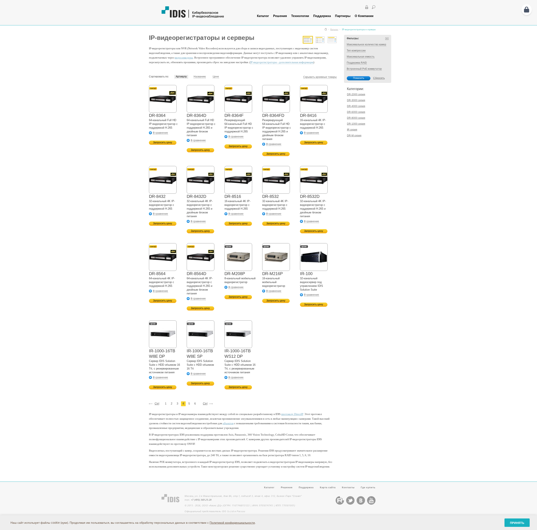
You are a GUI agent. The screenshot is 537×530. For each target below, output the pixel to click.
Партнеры (343, 16)
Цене (216, 76)
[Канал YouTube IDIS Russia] (371, 503)
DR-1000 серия (356, 123)
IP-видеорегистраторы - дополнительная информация (281, 62)
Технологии (300, 16)
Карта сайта (328, 487)
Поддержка (322, 16)
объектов (228, 423)
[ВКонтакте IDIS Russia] (361, 503)
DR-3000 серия (356, 100)
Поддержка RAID (357, 62)
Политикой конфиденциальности (232, 523)
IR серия (352, 129)
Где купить (368, 487)
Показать (358, 78)
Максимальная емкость (360, 56)
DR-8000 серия (356, 117)
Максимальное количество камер (366, 44)
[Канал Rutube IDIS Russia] (340, 503)
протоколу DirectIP (292, 414)
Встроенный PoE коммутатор (364, 68)
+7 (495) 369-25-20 (201, 499)
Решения (280, 16)
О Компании (364, 16)
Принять (517, 523)
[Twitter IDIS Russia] (350, 503)
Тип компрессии (356, 50)
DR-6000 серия (356, 112)
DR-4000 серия (356, 106)
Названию (200, 76)
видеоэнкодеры (184, 57)
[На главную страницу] (203, 17)
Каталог (263, 16)
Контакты (348, 487)
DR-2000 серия (356, 94)
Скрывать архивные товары (320, 77)
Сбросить (379, 78)
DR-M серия (354, 135)
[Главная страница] (326, 29)
